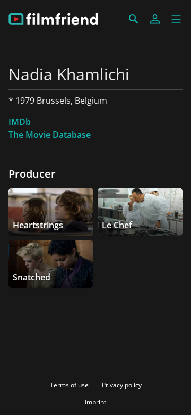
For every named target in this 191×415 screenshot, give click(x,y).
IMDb (19, 122)
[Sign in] (155, 19)
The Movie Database (49, 134)
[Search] (133, 19)
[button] (176, 19)
